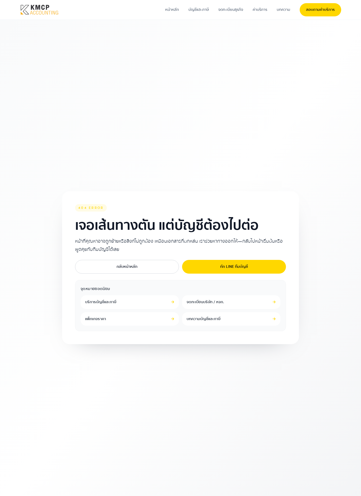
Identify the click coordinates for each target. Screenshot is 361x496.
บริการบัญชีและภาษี (129, 302)
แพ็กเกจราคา (129, 319)
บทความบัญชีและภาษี (231, 319)
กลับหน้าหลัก (127, 266)
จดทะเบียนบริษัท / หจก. (231, 302)
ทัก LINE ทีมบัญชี (234, 266)
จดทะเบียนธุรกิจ (230, 9)
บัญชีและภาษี (198, 9)
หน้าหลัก (172, 9)
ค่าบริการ (260, 9)
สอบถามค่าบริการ (320, 9)
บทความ (283, 9)
